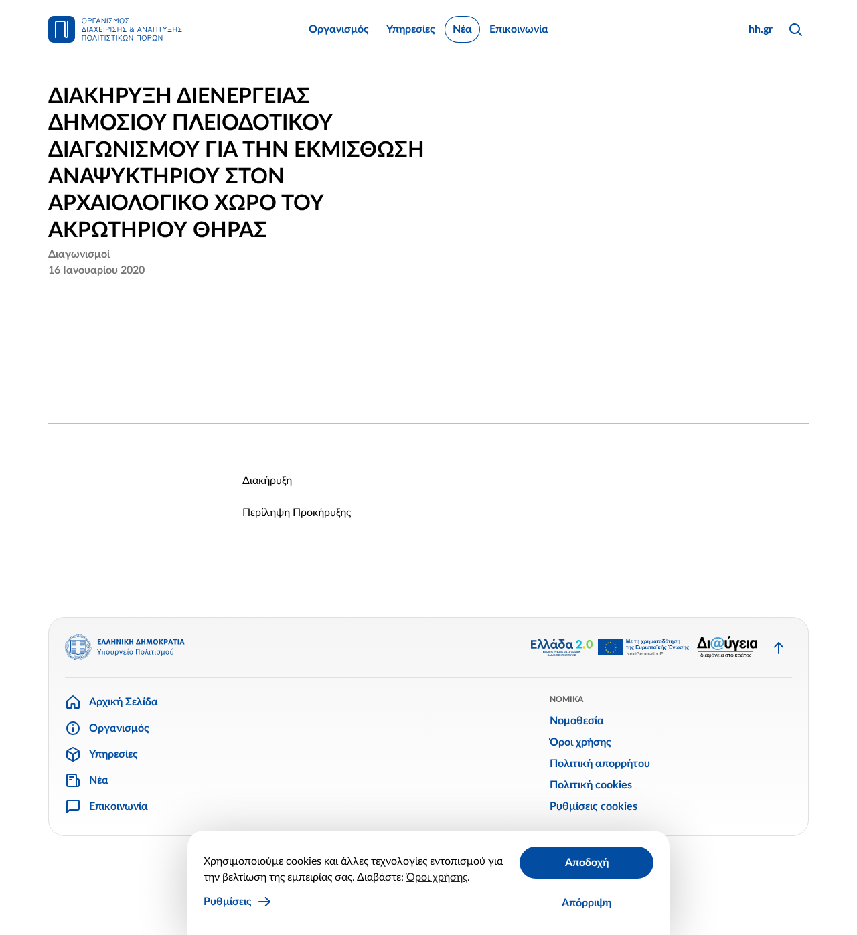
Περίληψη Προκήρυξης (296, 512)
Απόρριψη (586, 903)
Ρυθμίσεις (228, 901)
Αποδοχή (587, 862)
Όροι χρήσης (436, 877)
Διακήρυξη (267, 480)
